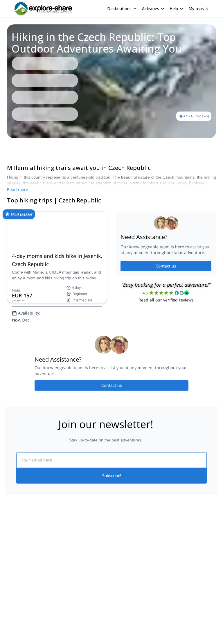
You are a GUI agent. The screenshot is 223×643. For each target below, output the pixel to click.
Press (10, 613)
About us (13, 587)
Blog (116, 587)
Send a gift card (19, 638)
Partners (12, 600)
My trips (196, 8)
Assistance (34, 146)
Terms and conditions (77, 624)
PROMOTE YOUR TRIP (191, 586)
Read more (17, 189)
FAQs (63, 612)
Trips (13, 146)
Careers (12, 626)
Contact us (166, 288)
